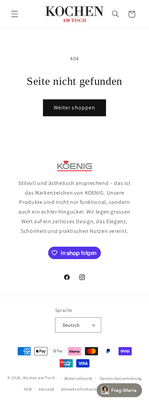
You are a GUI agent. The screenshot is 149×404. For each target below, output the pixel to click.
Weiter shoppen (74, 107)
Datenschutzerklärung (121, 378)
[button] (15, 14)
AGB (28, 389)
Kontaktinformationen (82, 389)
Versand (46, 389)
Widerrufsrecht (78, 378)
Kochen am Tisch (39, 378)
